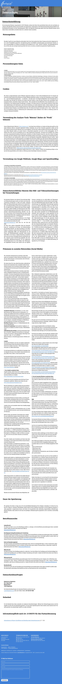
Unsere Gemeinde (4, 636)
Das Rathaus (3, 638)
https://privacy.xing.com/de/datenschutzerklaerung (43, 416)
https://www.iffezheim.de (9, 367)
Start (3, 9)
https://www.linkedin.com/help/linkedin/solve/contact (43, 367)
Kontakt (15, 650)
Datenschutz (9, 650)
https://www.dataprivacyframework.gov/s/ (13, 382)
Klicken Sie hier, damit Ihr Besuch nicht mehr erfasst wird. (29, 147)
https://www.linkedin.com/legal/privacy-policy (13, 376)
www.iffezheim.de (20, 652)
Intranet (2, 654)
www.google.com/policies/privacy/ (34, 176)
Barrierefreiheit (20, 650)
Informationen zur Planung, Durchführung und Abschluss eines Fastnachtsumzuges (22, 620)
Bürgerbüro (27, 650)
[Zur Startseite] (7, 4)
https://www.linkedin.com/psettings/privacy (41, 362)
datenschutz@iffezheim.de (9, 222)
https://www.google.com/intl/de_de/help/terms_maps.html (33, 174)
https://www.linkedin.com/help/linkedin (40, 345)
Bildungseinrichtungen (5, 639)
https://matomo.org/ (23, 126)
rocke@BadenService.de (9, 590)
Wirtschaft (3, 640)
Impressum (3, 650)
